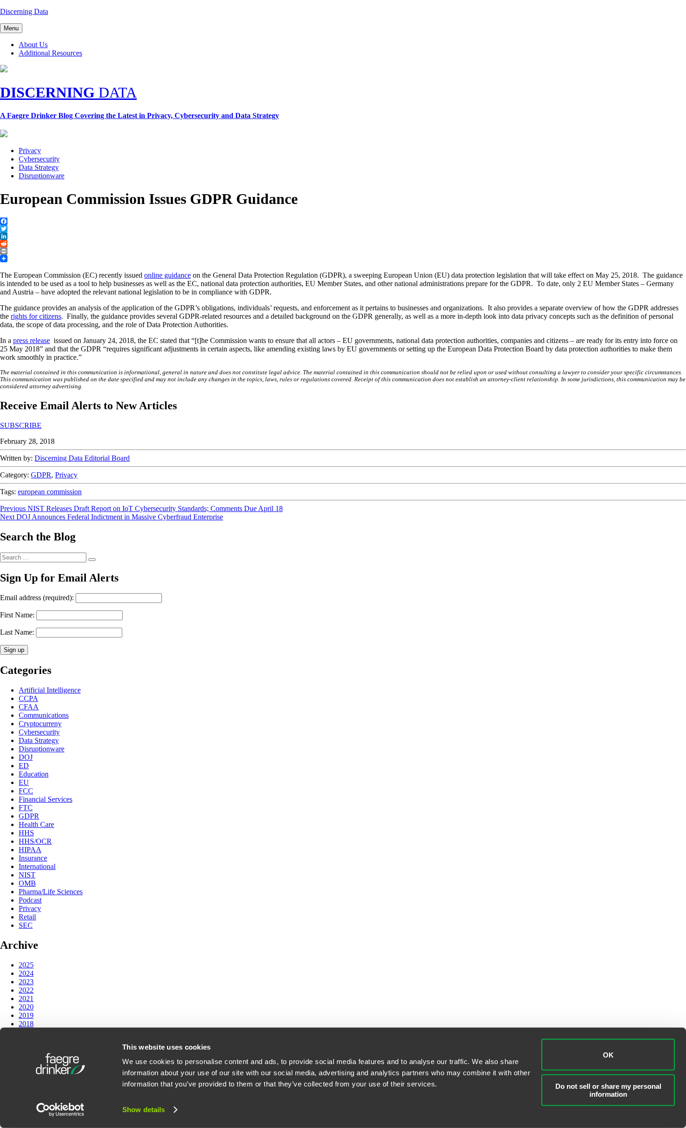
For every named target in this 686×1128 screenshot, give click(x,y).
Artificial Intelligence (50, 690)
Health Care (36, 824)
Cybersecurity (39, 159)
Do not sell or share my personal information (608, 1090)
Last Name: (17, 632)
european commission (50, 492)
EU (24, 782)
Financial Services (45, 799)
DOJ (26, 757)
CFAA (29, 707)
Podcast (30, 900)
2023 (26, 982)
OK (608, 1054)
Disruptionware (41, 176)
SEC (26, 925)
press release (31, 340)
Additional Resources (50, 53)
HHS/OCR (35, 841)
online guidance (167, 275)
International (37, 866)
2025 (26, 965)
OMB (27, 883)
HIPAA (30, 850)
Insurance (33, 858)
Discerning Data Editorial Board (82, 458)
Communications (44, 715)
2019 (26, 1015)
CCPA (28, 698)
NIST (27, 875)
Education (34, 774)
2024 (26, 973)
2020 (26, 1007)
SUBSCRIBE (21, 425)
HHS (26, 833)
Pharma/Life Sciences (51, 892)
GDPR (41, 475)
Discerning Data (24, 11)
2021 (26, 998)
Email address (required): (38, 598)
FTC (26, 808)
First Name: (17, 615)
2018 (26, 1024)
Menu (11, 28)
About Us (33, 45)
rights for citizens (36, 316)
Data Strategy (39, 167)
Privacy (30, 150)
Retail (27, 917)
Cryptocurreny (40, 724)
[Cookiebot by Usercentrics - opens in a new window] (60, 1110)
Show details (143, 1110)
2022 (26, 990)
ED (24, 766)
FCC (26, 791)
